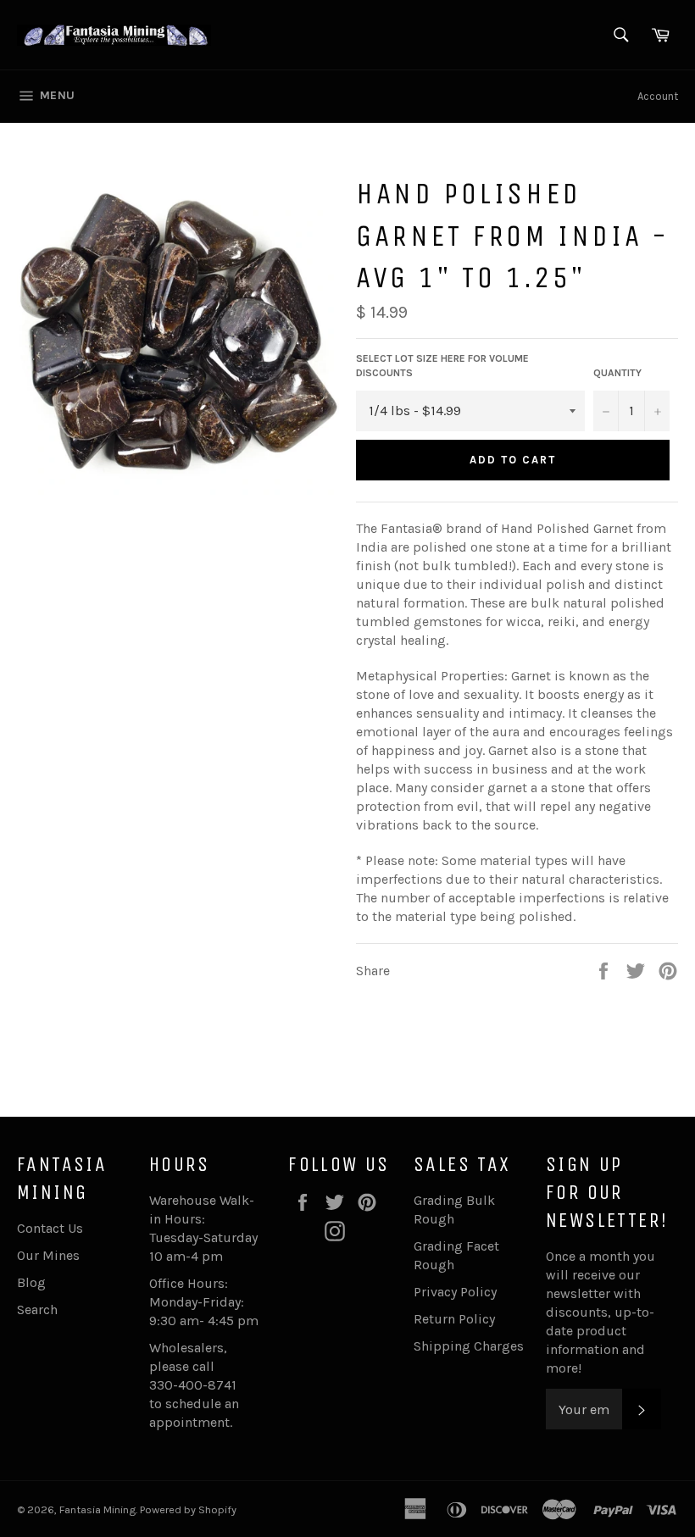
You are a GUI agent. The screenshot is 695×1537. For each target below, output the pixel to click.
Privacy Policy (455, 1292)
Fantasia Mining (97, 1509)
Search (37, 1309)
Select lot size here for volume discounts (442, 365)
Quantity (617, 373)
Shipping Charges (469, 1346)
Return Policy (454, 1319)
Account (657, 96)
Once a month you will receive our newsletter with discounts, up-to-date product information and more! (600, 1312)
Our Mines (48, 1255)
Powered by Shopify (188, 1509)
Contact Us (50, 1228)
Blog (31, 1282)
